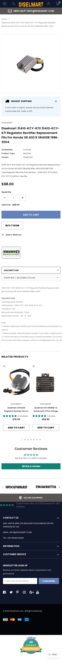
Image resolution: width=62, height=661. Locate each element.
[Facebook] (5, 592)
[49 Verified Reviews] (31, 659)
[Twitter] (12, 592)
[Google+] (31, 592)
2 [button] (25, 439)
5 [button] (34, 439)
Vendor (5, 157)
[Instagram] (25, 592)
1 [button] (22, 439)
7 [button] (40, 439)
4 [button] (31, 439)
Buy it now (12, 225)
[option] (31, 11)
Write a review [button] (31, 466)
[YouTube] (38, 592)
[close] (56, 101)
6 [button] (37, 439)
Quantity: (6, 192)
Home (4, 19)
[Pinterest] (18, 592)
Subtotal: (6, 204)
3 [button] (28, 439)
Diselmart (7, 122)
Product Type (8, 153)
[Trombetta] (46, 487)
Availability (7, 149)
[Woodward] (16, 487)
